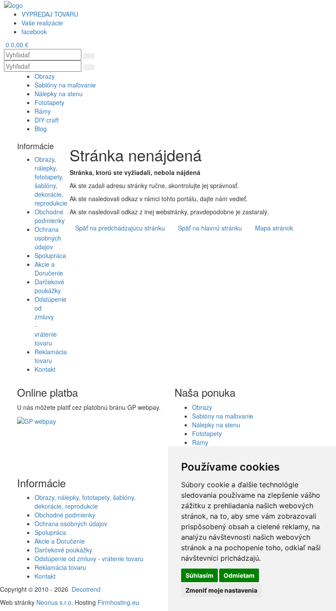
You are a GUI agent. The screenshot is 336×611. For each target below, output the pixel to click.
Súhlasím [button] (200, 575)
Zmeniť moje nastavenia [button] (221, 590)
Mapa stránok (274, 227)
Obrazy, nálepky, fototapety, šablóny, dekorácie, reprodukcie (51, 181)
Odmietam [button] (239, 575)
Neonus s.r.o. (54, 602)
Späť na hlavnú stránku (210, 227)
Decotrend (86, 589)
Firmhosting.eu (118, 602)
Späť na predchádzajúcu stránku (120, 227)
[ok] (88, 56)
